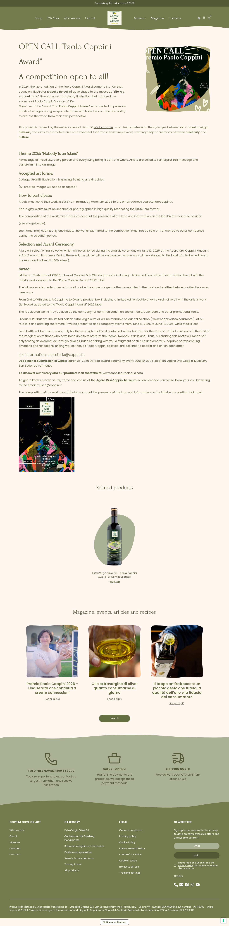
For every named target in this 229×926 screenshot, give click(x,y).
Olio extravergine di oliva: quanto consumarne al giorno (115, 688)
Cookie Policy (127, 842)
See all (114, 718)
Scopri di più (52, 699)
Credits (178, 876)
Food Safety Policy (130, 854)
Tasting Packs (72, 864)
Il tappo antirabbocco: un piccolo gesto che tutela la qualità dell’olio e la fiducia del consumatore (177, 690)
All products (71, 870)
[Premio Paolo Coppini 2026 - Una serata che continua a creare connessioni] (52, 651)
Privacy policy (127, 836)
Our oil (90, 18)
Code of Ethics (128, 860)
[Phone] (176, 885)
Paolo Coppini (103, 127)
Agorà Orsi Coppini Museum (189, 251)
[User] (204, 19)
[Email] (181, 885)
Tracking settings (129, 873)
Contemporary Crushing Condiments (79, 838)
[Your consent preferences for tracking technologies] (224, 921)
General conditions (130, 830)
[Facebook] (187, 885)
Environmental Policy (132, 848)
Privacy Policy (185, 865)
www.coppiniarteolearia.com (173, 319)
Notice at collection (114, 922)
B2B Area (53, 18)
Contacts (175, 18)
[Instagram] (192, 885)
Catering (15, 848)
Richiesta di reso (129, 866)
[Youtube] (198, 885)
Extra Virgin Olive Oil (76, 830)
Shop (38, 18)
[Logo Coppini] (114, 18)
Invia (196, 855)
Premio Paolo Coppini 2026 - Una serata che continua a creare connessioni (52, 688)
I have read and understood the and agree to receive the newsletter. (198, 865)
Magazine (157, 18)
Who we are (72, 18)
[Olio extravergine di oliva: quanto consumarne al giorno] (114, 651)
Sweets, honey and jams (79, 858)
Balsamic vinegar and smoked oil (84, 846)
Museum (140, 18)
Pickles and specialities (78, 852)
